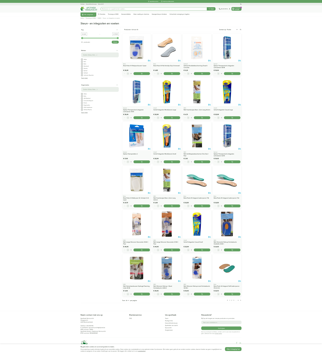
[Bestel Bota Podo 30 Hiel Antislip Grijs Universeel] (172, 73)
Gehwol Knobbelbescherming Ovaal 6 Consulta (195, 66)
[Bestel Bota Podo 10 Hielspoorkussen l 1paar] (141, 73)
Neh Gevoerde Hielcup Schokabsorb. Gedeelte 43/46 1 (225, 243)
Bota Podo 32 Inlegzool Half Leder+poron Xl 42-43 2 (226, 287)
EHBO (99, 18)
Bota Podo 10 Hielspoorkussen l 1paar (134, 66)
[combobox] (154, 9)
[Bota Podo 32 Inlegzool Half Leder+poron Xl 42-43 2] (227, 268)
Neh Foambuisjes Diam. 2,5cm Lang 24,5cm (164, 199)
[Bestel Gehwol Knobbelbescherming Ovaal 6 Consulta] (202, 73)
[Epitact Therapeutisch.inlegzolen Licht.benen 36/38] (227, 47)
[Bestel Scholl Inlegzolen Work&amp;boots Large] (172, 117)
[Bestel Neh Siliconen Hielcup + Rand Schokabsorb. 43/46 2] (172, 294)
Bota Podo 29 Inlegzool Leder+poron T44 (226, 198)
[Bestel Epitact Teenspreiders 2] (141, 161)
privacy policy (218, 333)
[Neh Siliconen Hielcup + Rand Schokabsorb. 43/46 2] (166, 268)
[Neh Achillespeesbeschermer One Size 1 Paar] (197, 136)
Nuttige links (169, 321)
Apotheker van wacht (171, 325)
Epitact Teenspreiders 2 (130, 154)
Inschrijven (221, 328)
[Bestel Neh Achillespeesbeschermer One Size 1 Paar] (202, 161)
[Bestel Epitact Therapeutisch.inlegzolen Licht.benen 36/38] (232, 73)
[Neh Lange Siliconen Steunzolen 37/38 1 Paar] (166, 224)
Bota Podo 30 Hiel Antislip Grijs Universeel (166, 66)
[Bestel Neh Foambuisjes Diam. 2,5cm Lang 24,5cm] (172, 205)
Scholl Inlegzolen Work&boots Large (164, 110)
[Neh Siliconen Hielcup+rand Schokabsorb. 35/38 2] (197, 268)
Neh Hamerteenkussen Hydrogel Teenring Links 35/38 (136, 287)
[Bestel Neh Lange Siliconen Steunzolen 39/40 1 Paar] (141, 250)
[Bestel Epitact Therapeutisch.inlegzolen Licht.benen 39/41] (141, 117)
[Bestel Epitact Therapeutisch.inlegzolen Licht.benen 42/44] (232, 161)
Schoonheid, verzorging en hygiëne (179, 14)
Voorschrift (101, 4)
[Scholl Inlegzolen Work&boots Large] (166, 92)
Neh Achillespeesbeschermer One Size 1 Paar (196, 155)
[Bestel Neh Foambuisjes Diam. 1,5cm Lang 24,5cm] (202, 117)
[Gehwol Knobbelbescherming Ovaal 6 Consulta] (197, 47)
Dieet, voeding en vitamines (141, 14)
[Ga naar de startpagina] (88, 9)
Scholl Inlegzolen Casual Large (223, 110)
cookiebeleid (141, 351)
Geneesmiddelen (126, 14)
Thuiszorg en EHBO (113, 14)
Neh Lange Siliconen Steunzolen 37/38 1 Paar (165, 243)
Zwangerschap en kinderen (159, 14)
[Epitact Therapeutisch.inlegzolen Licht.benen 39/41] (136, 92)
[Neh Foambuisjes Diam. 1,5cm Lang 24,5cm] (197, 92)
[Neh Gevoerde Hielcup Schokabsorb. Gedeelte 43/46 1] (227, 224)
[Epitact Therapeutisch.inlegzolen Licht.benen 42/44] (227, 136)
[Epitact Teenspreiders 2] (136, 136)
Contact (82, 4)
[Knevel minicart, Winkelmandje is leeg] (233, 8)
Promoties (102, 14)
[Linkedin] (240, 343)
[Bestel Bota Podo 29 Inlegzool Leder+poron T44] (232, 205)
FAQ (130, 318)
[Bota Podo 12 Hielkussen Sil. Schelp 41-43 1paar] (136, 180)
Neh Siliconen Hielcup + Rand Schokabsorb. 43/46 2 (162, 287)
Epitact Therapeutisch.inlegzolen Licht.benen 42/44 (224, 155)
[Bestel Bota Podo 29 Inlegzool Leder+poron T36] (202, 205)
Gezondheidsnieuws (91, 4)
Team (166, 318)
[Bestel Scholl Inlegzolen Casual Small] (202, 250)
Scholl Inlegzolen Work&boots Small (164, 154)
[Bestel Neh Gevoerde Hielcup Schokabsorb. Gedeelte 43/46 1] (232, 250)
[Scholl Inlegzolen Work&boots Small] (166, 136)
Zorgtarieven (169, 330)
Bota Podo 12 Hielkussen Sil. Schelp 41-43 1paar (136, 199)
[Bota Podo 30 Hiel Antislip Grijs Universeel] (166, 47)
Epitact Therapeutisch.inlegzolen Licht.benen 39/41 (133, 111)
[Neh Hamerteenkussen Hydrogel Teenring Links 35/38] (136, 268)
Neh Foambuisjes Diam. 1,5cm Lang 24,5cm (197, 110)
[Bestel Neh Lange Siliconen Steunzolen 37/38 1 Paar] (172, 250)
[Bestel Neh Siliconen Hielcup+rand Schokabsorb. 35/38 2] (202, 294)
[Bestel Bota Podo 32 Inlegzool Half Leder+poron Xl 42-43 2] (232, 294)
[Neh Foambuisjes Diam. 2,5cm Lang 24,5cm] (166, 180)
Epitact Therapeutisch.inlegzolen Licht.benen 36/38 (224, 66)
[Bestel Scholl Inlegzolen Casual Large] (232, 117)
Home (82, 18)
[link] (228, 300)
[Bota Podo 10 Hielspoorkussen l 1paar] (136, 47)
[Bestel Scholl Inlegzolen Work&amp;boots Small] (172, 161)
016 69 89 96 (89, 326)
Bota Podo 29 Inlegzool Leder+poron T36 (196, 198)
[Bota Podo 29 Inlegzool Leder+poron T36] (197, 180)
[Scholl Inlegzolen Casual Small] (197, 224)
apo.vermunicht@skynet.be (97, 327)
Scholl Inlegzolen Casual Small (193, 242)
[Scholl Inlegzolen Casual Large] (227, 92)
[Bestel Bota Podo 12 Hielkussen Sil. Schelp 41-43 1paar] (141, 205)
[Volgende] (240, 300)
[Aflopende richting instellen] (240, 30)
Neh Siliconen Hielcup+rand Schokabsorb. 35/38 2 (197, 287)
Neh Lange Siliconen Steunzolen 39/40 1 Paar (135, 243)
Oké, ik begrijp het (233, 349)
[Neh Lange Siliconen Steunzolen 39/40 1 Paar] (136, 224)
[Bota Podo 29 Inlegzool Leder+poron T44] (227, 180)
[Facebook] (236, 343)
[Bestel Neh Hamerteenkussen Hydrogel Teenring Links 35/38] (141, 294)
